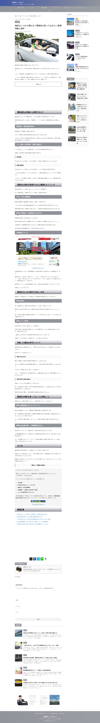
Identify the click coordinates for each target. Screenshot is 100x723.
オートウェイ (53, 473)
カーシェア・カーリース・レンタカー (79, 7)
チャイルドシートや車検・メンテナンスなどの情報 (50, 718)
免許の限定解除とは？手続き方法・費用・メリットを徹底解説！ (33, 521)
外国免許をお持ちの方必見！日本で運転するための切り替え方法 (40, 682)
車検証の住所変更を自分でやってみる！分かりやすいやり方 (82, 68)
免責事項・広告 (54, 713)
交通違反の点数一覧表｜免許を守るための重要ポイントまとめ (32, 524)
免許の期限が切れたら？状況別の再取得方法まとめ (29, 516)
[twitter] (31, 558)
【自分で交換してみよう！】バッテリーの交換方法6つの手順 (82, 96)
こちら (19, 287)
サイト (17, 612)
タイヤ (32, 7)
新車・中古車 (21, 7)
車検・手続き (44, 7)
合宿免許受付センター (38, 268)
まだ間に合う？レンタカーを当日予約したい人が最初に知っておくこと (82, 34)
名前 (17, 600)
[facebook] (34, 558)
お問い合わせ (62, 713)
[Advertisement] (38, 98)
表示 (40, 84)
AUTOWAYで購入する (38, 504)
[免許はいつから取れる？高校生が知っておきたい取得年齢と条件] (38, 558)
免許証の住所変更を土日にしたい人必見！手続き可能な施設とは (40, 633)
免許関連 (18, 576)
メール (18, 606)
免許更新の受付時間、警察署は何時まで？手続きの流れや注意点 (40, 657)
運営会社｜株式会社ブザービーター (42, 713)
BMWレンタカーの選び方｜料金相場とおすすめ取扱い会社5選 (82, 46)
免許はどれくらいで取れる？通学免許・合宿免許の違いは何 (32, 514)
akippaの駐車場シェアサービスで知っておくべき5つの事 (82, 129)
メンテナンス (56, 7)
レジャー (50, 10)
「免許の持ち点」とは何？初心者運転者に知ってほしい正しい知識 (33, 519)
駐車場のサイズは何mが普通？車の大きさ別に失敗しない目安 (82, 22)
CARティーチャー (18, 2)
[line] (41, 558)
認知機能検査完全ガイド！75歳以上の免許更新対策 (37, 670)
